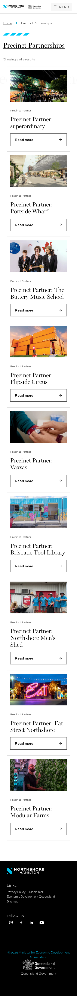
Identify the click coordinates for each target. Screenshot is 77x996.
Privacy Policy (16, 891)
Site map (12, 901)
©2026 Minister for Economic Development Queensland (38, 954)
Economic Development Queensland (31, 896)
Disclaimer (36, 891)
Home (7, 23)
